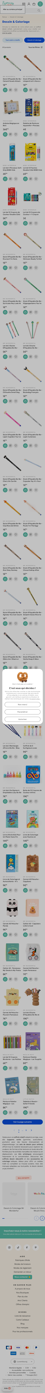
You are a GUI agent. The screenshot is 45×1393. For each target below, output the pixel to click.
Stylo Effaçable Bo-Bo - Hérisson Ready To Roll (32, 258)
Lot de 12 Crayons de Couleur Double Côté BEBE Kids (11, 214)
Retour (5, 17)
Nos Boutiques (22, 1293)
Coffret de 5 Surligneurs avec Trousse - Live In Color (32, 748)
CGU (34, 1368)
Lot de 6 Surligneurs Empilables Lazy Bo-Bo (12, 791)
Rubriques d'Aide (22, 1260)
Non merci (22, 704)
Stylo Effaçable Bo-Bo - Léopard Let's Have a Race (32, 81)
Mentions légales (15, 1368)
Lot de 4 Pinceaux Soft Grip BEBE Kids (12, 169)
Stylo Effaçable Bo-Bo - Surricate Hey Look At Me (12, 303)
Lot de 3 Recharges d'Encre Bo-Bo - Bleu (11, 747)
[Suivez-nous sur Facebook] (27, 1247)
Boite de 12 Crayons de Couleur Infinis (32, 791)
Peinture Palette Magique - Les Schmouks (9, 1103)
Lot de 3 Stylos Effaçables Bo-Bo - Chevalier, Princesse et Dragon (32, 349)
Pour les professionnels (23, 1331)
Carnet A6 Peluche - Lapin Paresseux (31, 969)
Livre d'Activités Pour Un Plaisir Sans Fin (12, 836)
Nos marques (22, 1328)
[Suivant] (31, 1130)
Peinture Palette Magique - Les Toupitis (32, 1058)
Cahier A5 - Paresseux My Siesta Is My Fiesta (12, 969)
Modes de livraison (22, 1264)
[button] (42, 1218)
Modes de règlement (22, 1268)
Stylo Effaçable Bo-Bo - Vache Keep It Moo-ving (32, 659)
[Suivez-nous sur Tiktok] (18, 1247)
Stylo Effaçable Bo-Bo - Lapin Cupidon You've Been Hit (12, 437)
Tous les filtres (34, 47)
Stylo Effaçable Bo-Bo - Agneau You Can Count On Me (12, 614)
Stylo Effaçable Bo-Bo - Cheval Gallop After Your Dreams (32, 570)
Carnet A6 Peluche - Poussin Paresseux (11, 1014)
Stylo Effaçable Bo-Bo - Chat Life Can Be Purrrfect (12, 481)
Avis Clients (22, 1300)
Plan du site (22, 1296)
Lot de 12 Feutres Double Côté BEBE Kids (32, 169)
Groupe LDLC (32, 1375)
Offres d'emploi (22, 1304)
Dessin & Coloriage (34, 40)
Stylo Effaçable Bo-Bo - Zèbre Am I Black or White (12, 659)
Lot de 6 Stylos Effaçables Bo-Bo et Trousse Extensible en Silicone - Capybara (32, 1016)
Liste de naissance (22, 1316)
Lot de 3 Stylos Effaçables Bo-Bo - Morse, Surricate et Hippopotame (11, 349)
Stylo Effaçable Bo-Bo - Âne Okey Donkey (12, 569)
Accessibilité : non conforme (22, 1370)
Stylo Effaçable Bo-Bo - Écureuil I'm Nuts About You (12, 259)
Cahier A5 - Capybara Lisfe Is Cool (31, 925)
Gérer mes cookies (15, 1375)
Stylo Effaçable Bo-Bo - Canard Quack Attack (12, 80)
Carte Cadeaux (22, 1320)
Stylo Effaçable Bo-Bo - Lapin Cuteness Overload (32, 437)
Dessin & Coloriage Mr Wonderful (14, 1209)
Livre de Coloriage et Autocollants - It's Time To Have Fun (11, 881)
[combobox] (22, 1361)
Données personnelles (17, 1373)
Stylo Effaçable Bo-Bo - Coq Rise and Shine (12, 525)
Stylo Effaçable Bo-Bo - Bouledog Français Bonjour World (32, 392)
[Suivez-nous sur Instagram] (9, 1247)
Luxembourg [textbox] (22, 1362)
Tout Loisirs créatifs (13, 40)
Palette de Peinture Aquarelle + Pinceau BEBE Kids (31, 125)
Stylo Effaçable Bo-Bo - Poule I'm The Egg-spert (32, 526)
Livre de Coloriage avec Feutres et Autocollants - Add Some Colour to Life (31, 838)
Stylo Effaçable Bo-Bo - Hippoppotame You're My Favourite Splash (32, 303)
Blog (22, 1324)
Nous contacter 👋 (22, 1277)
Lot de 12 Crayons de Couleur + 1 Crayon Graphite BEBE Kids (31, 214)
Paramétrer (22, 712)
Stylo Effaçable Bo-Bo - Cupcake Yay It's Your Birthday (32, 481)
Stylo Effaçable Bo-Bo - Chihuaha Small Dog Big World (12, 392)
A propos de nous (22, 1289)
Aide (6, 1388)
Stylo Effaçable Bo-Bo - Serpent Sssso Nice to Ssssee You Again (32, 614)
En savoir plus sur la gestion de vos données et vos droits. (22, 1386)
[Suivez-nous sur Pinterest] (35, 1247)
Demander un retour (22, 1272)
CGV (27, 1368)
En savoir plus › (35, 699)
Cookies (32, 1373)
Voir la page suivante (22, 1122)
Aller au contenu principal (12, 9)
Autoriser (22, 719)
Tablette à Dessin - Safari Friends (30, 1102)
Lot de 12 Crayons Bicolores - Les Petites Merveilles (12, 1059)
